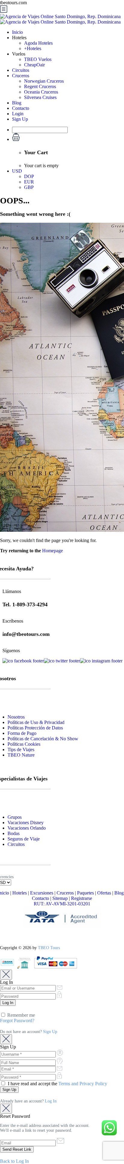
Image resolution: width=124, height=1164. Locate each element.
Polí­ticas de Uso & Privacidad (36, 722)
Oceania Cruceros (41, 91)
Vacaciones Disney (26, 822)
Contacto (20, 108)
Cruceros (20, 75)
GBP (29, 187)
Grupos (15, 817)
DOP (29, 176)
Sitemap (60, 898)
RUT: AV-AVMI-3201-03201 (62, 903)
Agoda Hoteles (38, 43)
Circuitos (20, 70)
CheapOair (34, 64)
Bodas (14, 833)
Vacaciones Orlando (27, 828)
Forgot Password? (17, 1020)
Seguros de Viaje (24, 838)
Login (17, 113)
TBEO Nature (21, 754)
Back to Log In (14, 1161)
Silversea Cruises (40, 97)
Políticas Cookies (24, 744)
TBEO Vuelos (37, 59)
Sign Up (20, 119)
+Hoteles (32, 48)
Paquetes (85, 892)
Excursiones (41, 892)
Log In (51, 1101)
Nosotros (16, 716)
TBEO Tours (49, 948)
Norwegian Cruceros (44, 81)
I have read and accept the (57, 1083)
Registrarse (81, 898)
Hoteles (19, 892)
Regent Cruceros (40, 86)
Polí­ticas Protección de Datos (35, 727)
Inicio (17, 32)
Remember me (20, 1015)
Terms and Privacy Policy (82, 1083)
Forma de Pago (22, 733)
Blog (16, 102)
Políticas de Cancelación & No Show (43, 738)
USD (17, 171)
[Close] (6, 975)
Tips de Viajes (21, 749)
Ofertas (104, 892)
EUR (29, 181)
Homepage (52, 550)
